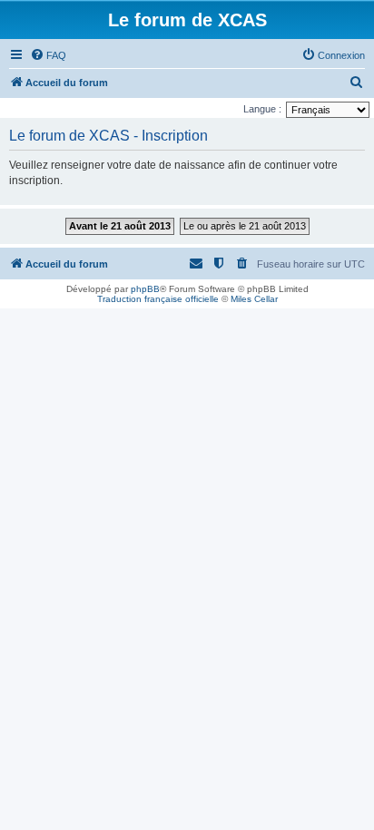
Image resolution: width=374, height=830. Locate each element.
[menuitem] (48, 55)
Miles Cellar (254, 299)
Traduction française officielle (158, 299)
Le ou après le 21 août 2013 (244, 225)
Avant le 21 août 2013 (120, 225)
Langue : (262, 108)
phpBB (145, 289)
